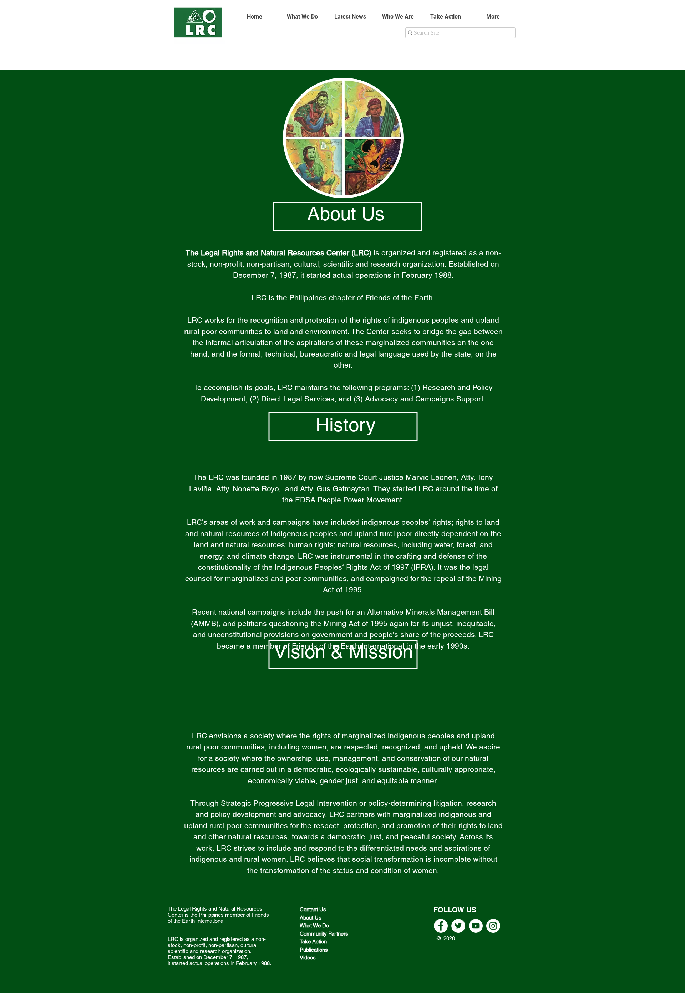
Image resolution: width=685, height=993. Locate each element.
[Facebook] (441, 926)
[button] (398, 16)
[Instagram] (493, 926)
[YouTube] (476, 926)
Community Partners (325, 934)
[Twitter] (458, 926)
